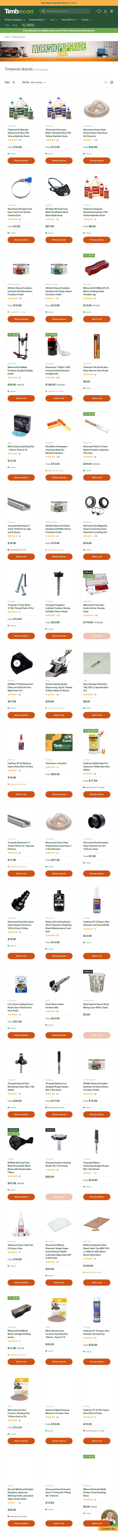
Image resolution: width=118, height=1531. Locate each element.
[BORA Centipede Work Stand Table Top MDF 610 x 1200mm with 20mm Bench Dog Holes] (96, 1224)
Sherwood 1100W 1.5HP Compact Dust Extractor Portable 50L (57, 370)
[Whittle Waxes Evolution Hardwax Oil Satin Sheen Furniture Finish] (21, 267)
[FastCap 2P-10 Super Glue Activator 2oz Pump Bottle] (96, 900)
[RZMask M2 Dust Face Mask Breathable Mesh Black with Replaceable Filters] (21, 1141)
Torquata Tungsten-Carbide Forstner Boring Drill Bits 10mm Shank (57, 608)
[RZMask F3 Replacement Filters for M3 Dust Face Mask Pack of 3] (21, 663)
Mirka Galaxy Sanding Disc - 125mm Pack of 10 (21, 448)
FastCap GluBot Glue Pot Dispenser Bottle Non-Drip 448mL (96, 766)
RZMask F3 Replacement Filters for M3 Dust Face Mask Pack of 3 (20, 687)
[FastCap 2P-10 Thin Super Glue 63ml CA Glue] (96, 1389)
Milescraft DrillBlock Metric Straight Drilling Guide (19, 1334)
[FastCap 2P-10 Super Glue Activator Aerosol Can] (96, 1309)
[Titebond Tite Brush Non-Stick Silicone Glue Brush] (96, 346)
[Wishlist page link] (99, 11)
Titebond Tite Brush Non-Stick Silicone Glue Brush (95, 369)
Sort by (25, 82)
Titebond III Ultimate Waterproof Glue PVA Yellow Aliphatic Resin (19, 132)
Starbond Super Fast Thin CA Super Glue (20, 1247)
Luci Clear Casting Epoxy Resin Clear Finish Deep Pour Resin (20, 1007)
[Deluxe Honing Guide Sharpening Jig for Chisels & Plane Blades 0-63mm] (59, 663)
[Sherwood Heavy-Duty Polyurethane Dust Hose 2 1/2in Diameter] (59, 821)
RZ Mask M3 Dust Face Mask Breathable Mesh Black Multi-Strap (56, 212)
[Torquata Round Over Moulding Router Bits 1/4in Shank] (21, 1062)
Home (7, 37)
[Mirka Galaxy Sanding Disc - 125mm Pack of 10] (21, 425)
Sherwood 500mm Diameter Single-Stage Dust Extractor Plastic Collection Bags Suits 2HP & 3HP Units (58, 1251)
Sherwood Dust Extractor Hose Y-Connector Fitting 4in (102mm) (58, 1492)
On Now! (59, 3)
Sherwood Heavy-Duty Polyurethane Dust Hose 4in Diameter (95, 132)
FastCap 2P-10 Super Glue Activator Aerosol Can (96, 1332)
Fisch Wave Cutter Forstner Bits (54, 1006)
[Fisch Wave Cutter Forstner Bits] (59, 983)
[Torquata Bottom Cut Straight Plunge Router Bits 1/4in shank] (59, 1062)
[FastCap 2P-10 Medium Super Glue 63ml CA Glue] (21, 742)
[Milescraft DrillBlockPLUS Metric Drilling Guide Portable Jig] (96, 267)
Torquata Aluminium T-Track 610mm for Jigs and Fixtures (21, 845)
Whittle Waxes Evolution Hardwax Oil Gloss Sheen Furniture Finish (95, 1086)
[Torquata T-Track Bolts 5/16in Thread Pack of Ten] (21, 584)
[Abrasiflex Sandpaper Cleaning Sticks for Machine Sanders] (59, 425)
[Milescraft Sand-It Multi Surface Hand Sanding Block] (96, 1468)
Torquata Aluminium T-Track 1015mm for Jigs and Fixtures (19, 528)
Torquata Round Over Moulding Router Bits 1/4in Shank (21, 1086)
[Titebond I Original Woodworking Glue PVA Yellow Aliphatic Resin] (96, 188)
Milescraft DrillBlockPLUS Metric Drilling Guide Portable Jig (96, 291)
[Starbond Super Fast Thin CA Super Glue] (21, 1224)
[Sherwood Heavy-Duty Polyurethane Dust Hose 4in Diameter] (96, 108)
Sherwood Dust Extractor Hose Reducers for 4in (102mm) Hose (95, 845)
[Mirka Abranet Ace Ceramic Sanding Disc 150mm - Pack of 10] (59, 1309)
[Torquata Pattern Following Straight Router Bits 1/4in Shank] (96, 1141)
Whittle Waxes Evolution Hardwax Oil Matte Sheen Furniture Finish (58, 528)
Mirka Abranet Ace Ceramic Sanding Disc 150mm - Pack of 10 (56, 1334)
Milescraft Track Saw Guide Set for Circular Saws (94, 608)
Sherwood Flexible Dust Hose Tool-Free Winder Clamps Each (20, 212)
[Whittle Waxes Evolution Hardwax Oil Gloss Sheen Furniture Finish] (96, 1062)
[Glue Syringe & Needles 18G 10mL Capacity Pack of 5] (96, 663)
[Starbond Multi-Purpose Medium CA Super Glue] (59, 1389)
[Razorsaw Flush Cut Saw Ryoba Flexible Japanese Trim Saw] (96, 425)
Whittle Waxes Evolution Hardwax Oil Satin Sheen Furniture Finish (20, 291)
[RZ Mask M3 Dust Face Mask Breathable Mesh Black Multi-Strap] (59, 188)
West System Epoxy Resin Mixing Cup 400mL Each (96, 1006)
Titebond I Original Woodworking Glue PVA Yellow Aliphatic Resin (95, 212)
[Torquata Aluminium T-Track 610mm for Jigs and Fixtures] (21, 821)
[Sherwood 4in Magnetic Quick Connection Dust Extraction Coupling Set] (96, 504)
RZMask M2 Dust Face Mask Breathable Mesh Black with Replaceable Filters (19, 1167)
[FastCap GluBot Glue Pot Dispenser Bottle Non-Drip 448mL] (96, 742)
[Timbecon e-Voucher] (59, 742)
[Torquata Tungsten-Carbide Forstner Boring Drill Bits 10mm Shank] (59, 584)
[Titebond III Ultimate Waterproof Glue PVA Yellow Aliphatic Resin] (21, 108)
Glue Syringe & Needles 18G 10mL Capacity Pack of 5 (95, 687)
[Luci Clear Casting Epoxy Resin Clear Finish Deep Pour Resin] (21, 983)
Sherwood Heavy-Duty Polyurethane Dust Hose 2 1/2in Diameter (58, 845)
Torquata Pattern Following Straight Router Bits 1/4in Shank (96, 1165)
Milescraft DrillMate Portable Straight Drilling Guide (20, 370)
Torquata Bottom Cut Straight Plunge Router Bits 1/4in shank (56, 1086)
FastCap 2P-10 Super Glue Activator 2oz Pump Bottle (96, 923)
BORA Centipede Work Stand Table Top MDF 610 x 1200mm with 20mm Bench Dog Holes (96, 1250)
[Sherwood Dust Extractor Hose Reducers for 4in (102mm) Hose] (96, 821)
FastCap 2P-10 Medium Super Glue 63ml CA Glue (20, 765)
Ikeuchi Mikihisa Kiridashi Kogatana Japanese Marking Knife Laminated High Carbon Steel (20, 1494)
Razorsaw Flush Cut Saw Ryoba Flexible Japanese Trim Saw (96, 449)
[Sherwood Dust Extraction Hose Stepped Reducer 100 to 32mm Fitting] (21, 900)
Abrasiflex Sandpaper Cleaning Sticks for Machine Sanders (56, 449)
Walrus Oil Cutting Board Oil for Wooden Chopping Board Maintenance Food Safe (58, 927)
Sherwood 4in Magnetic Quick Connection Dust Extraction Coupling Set (95, 528)
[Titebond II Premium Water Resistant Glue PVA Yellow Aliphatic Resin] (59, 108)
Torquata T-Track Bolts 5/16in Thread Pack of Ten (21, 606)
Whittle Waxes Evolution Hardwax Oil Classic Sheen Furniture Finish (58, 291)
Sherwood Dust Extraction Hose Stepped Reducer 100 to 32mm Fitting (21, 925)
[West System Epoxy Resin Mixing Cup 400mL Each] (96, 983)
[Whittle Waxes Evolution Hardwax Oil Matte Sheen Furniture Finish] (59, 504)
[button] (112, 11)
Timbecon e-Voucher (56, 763)
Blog (15, 25)
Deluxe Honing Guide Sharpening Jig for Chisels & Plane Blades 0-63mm (58, 687)
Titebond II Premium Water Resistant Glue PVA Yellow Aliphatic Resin (58, 132)
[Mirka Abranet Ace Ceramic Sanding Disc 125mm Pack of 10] (21, 1389)
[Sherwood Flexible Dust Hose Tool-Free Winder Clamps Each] (21, 188)
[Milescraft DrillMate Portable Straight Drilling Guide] (21, 346)
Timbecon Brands (18, 37)
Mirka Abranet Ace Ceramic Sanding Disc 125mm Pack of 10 (19, 1413)
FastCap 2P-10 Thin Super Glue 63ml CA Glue (96, 1412)
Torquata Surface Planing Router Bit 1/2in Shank (58, 1164)
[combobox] (65, 11)
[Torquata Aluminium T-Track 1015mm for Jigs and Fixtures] (21, 504)
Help (7, 25)
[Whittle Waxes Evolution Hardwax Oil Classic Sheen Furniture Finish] (59, 267)
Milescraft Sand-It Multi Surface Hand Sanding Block (94, 1492)
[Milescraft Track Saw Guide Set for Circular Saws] (96, 584)
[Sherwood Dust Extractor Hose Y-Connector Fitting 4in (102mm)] (59, 1468)
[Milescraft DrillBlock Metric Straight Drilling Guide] (21, 1309)
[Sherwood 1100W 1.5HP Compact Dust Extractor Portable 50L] (59, 346)
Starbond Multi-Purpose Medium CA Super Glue (57, 1412)
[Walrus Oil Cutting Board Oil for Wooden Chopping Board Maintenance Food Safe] (59, 900)
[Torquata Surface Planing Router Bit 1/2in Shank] (59, 1141)
